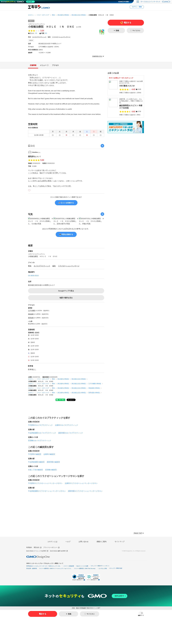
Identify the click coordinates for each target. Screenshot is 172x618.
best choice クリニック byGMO (36, 551)
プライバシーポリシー (50, 547)
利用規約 (29, 547)
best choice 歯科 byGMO (58, 551)
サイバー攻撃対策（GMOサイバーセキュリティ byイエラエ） (55, 568)
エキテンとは (52, 541)
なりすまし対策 (103, 568)
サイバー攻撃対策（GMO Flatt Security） (85, 568)
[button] (141, 614)
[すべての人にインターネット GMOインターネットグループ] (155, 1)
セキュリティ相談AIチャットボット (100, 565)
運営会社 (36, 547)
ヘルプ (68, 541)
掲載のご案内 (101, 541)
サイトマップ (119, 541)
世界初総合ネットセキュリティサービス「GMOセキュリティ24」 (43, 566)
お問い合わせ (83, 541)
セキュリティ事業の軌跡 (115, 568)
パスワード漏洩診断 (68, 566)
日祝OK (31, 40)
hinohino (36, 152)
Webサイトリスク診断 (82, 566)
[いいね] (29, 190)
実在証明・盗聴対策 (31, 568)
